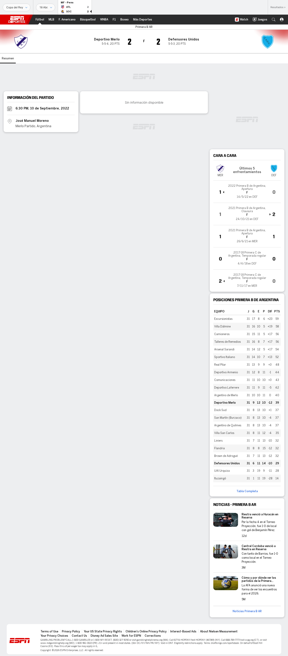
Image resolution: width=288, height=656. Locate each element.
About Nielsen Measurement (219, 631)
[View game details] (247, 192)
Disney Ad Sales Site (104, 635)
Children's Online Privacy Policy (146, 631)
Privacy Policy (71, 631)
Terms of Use (49, 631)
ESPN (16, 19)
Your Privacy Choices (54, 635)
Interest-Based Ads (183, 631)
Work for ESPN (131, 635)
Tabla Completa (247, 491)
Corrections (153, 635)
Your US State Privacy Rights (103, 631)
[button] (273, 19)
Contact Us (79, 635)
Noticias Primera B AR (247, 611)
